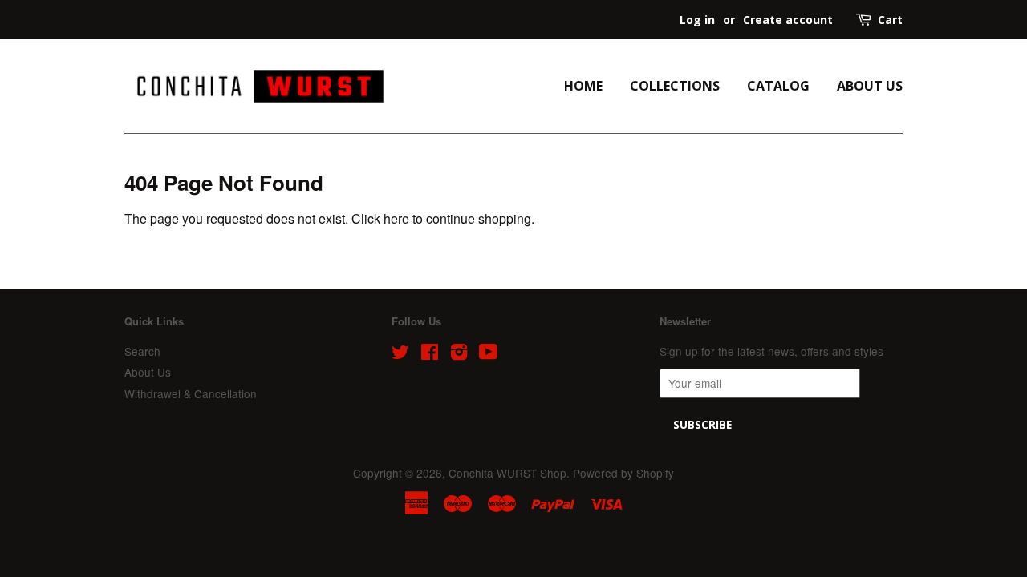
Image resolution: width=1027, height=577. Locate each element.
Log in (697, 19)
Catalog (778, 86)
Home (583, 86)
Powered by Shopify (623, 473)
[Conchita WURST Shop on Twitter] (400, 354)
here (396, 218)
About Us (870, 86)
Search (142, 351)
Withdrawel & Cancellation (190, 393)
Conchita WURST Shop (507, 473)
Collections (675, 86)
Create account (788, 19)
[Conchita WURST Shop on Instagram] (459, 354)
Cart (890, 19)
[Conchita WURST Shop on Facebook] (429, 354)
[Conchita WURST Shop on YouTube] (488, 354)
